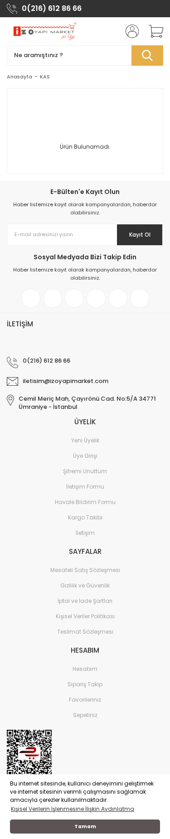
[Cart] (152, 31)
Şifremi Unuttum (85, 471)
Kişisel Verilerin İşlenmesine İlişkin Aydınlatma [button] (72, 809)
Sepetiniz (85, 715)
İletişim (85, 533)
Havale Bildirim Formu (85, 502)
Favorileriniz (85, 699)
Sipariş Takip (85, 684)
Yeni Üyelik (85, 440)
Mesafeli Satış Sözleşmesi (85, 570)
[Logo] (44, 31)
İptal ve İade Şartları (85, 601)
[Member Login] (129, 31)
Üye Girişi (85, 456)
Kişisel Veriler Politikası (85, 616)
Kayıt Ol (140, 234)
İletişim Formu (85, 486)
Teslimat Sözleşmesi (85, 631)
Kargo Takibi (85, 517)
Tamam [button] (85, 826)
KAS (45, 76)
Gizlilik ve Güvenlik (85, 585)
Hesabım (85, 669)
